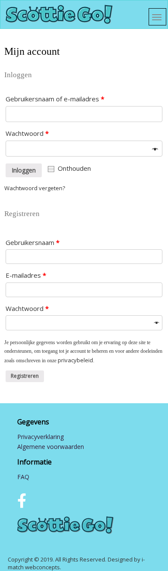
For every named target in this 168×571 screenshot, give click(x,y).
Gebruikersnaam (32, 242)
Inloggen (24, 170)
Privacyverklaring (40, 437)
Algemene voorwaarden (50, 446)
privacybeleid (75, 360)
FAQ (23, 477)
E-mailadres (26, 275)
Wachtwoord (27, 133)
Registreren (25, 376)
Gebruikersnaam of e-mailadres (55, 98)
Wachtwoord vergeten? (34, 188)
